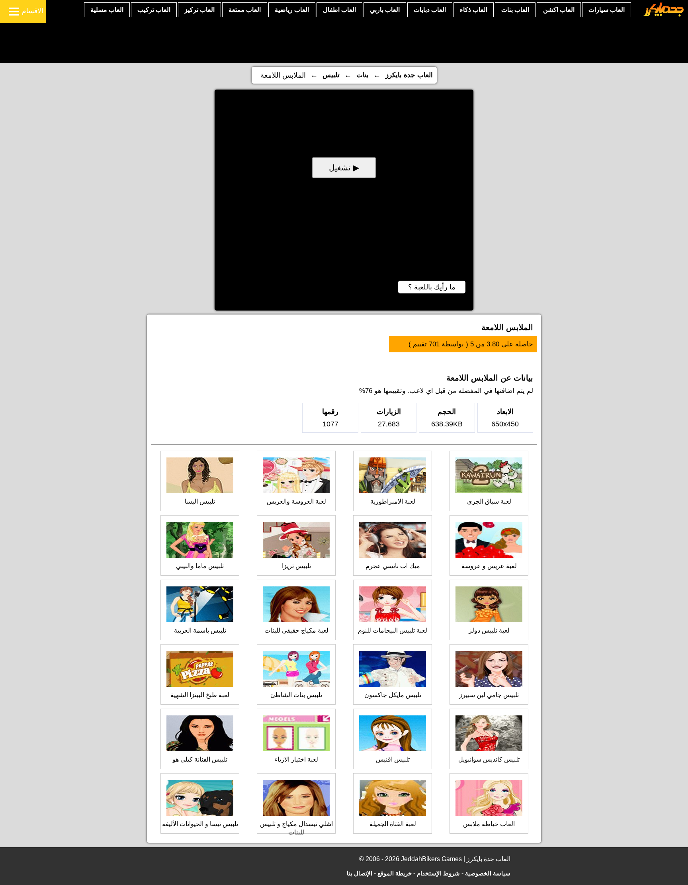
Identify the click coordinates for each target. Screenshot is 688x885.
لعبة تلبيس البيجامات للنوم (392, 630)
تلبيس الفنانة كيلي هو (199, 759)
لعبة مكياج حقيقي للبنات (296, 630)
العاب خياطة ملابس (489, 824)
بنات (362, 75)
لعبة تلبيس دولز (489, 630)
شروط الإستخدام (438, 873)
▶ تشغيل (344, 167)
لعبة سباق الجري (489, 501)
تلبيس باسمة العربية (200, 630)
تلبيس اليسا (200, 501)
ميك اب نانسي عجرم (393, 566)
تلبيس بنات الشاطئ (296, 695)
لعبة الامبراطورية (392, 501)
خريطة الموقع (394, 873)
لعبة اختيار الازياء (296, 759)
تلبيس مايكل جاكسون (392, 695)
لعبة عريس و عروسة (489, 566)
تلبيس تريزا (296, 566)
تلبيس (331, 75)
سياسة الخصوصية (487, 873)
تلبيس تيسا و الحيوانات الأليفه (200, 824)
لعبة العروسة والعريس (296, 501)
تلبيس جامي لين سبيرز (489, 695)
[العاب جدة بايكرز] (664, 15)
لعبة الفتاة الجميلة (392, 824)
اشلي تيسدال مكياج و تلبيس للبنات (296, 828)
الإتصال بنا (359, 873)
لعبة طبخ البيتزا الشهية (199, 695)
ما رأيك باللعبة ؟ (431, 287)
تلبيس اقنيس (393, 759)
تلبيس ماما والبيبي (200, 566)
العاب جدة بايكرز (409, 75)
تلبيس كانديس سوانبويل (489, 759)
